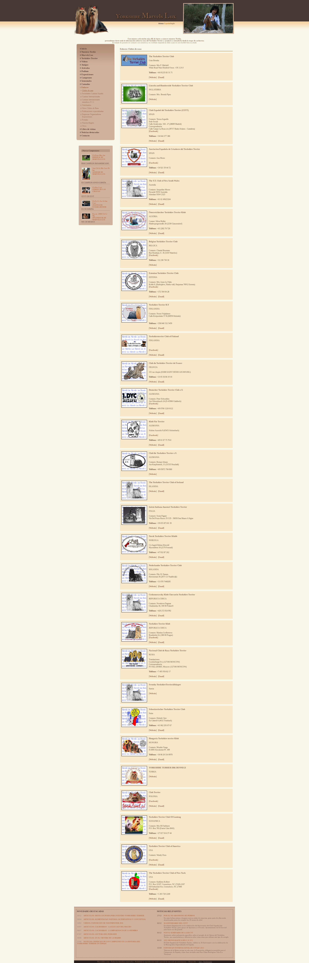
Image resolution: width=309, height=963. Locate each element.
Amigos (84, 65)
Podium (85, 71)
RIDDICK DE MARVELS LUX (98, 157)
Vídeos (84, 61)
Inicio (84, 48)
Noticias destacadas (90, 132)
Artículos (85, 68)
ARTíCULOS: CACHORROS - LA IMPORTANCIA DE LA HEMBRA (111, 930)
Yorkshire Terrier (89, 58)
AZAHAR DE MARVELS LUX (101, 171)
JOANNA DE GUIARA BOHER (99, 204)
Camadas (85, 84)
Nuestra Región (88, 123)
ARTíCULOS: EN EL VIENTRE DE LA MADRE (102, 938)
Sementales (86, 81)
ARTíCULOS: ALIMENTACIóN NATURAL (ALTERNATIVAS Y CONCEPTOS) (115, 919)
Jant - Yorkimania (205, 962)
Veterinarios (86, 105)
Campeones (86, 77)
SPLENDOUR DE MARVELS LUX (99, 217)
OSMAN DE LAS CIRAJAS (99, 189)
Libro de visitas (88, 129)
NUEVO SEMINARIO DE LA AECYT (178, 933)
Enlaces (85, 87)
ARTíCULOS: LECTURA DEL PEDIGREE (100, 934)
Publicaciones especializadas (93, 111)
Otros (84, 126)
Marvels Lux (87, 55)
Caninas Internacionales (91, 96)
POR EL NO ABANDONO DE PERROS (179, 916)
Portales (85, 120)
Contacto (85, 135)
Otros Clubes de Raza (90, 108)
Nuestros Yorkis (88, 52)
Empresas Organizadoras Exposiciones (91, 115)
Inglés (173, 23)
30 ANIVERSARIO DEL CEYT (176, 923)
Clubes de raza (87, 90)
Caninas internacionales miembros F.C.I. (91, 101)
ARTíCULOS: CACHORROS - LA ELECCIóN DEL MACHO (107, 927)
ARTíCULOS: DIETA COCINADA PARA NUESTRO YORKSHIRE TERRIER (114, 916)
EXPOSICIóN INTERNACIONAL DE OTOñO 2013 (184, 948)
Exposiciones (87, 74)
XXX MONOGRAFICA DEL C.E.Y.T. (178, 940)
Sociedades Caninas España (92, 93)
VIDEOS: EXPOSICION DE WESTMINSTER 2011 (103, 923)
